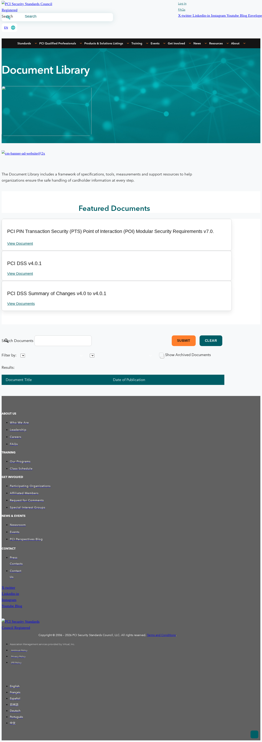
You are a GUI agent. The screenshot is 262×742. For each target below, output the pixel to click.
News (197, 43)
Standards (24, 43)
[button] (185, 15)
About (235, 43)
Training (136, 43)
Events (155, 43)
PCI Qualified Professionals (57, 43)
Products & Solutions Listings (103, 43)
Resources (216, 43)
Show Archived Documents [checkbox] (188, 355)
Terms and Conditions (161, 635)
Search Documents (17, 340)
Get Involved (176, 43)
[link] (37, 380)
